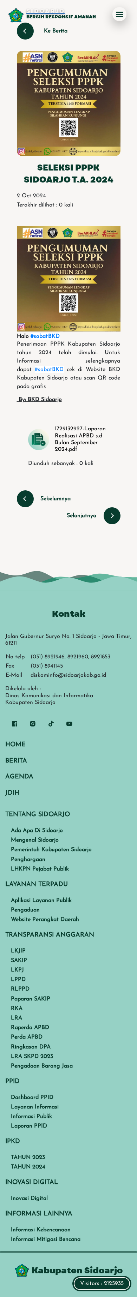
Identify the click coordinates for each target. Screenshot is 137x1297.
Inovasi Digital (29, 1198)
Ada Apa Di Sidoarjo (37, 830)
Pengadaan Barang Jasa (42, 1066)
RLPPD (20, 989)
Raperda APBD (30, 1027)
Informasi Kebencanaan (41, 1230)
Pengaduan (25, 910)
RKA (16, 1008)
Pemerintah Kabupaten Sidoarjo (51, 850)
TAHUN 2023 (28, 1157)
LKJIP (18, 951)
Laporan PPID (29, 1126)
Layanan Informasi (35, 1107)
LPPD (18, 979)
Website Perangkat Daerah (45, 919)
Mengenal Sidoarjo (35, 840)
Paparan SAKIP (30, 999)
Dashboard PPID (32, 1097)
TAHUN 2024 (28, 1167)
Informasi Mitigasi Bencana (45, 1239)
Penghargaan (28, 859)
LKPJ (17, 970)
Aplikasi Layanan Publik (41, 900)
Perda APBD (27, 1037)
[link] (45, 336)
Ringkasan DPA (31, 1047)
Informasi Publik (31, 1116)
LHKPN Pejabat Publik (40, 869)
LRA (16, 1018)
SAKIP (19, 960)
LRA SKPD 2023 (32, 1056)
